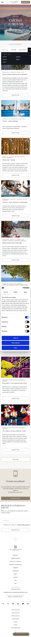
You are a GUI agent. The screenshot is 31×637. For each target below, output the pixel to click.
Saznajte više (15, 95)
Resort (18, 59)
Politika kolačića (15, 619)
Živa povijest (22, 49)
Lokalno (5, 59)
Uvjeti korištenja (15, 613)
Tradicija (18, 56)
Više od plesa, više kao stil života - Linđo (14, 431)
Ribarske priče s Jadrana (8, 160)
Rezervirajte (25, 2)
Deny (15, 347)
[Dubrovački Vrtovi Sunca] (13, 2)
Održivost (15, 567)
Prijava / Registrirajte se (15, 596)
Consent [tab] (5, 292)
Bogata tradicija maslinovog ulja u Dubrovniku (14, 74)
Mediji (15, 574)
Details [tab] (15, 292)
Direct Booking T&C (15, 628)
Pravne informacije (15, 610)
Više (15, 580)
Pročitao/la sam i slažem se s (17, 525)
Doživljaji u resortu (15, 561)
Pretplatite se (15, 530)
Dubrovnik (16, 16)
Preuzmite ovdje (15, 498)
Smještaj (15, 555)
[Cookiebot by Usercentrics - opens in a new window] (22, 288)
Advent (4, 62)
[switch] (27, 322)
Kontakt (15, 625)
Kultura (5, 56)
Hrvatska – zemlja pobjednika (10, 121)
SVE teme (13, 49)
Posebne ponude (15, 558)
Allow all (15, 338)
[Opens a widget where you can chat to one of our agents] (21, 634)
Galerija (15, 577)
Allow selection (16, 342)
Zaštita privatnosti (15, 616)
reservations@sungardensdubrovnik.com (15, 592)
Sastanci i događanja (15, 564)
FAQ (16, 583)
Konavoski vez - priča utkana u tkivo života (14, 383)
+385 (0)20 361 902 (15, 589)
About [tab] (25, 292)
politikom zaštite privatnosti (23, 525)
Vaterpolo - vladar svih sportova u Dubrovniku (14, 202)
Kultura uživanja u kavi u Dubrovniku (12, 243)
